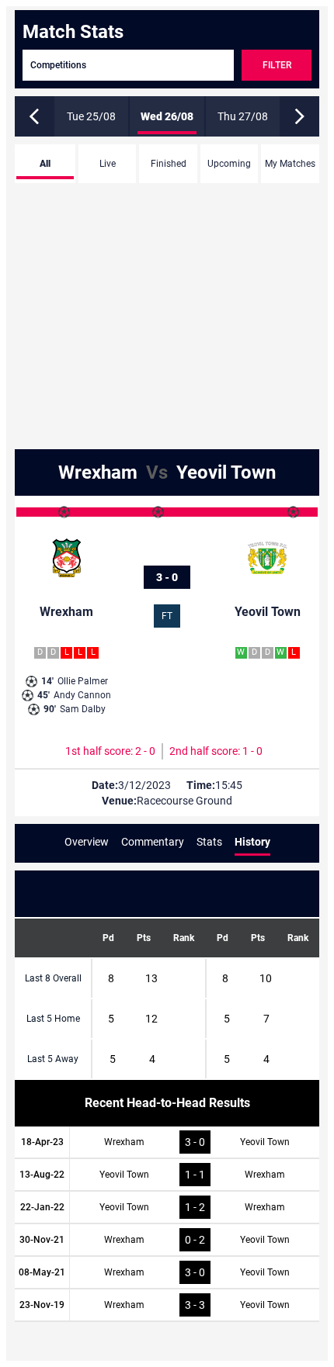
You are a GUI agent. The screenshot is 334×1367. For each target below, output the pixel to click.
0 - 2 (195, 1240)
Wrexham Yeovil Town (167, 472)
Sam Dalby (74, 709)
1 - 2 (195, 1207)
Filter (277, 65)
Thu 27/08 (242, 116)
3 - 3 (195, 1305)
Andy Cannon (74, 695)
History (252, 842)
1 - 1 (195, 1174)
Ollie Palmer (74, 681)
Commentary (152, 842)
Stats (209, 842)
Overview (86, 842)
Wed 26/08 (167, 116)
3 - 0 (167, 577)
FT (167, 616)
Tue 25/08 (91, 116)
